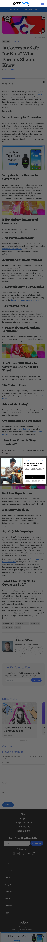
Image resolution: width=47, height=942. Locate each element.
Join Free (34, 477)
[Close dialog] (44, 460)
